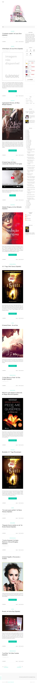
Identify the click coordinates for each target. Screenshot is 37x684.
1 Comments (4, 235)
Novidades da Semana (29, 100)
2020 (27, 131)
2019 (27, 132)
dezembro (28, 140)
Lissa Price (12, 46)
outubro (28, 142)
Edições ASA (12, 82)
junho (28, 147)
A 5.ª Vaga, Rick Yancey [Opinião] (11, 206)
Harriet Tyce (29, 76)
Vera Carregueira (28, 220)
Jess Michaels (12, 165)
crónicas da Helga (13, 406)
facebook (27, 51)
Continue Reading (12, 73)
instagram (30, 51)
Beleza (27, 98)
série (33, 103)
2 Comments (4, 275)
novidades (27, 103)
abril (27, 201)
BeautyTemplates (11, 545)
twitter (34, 51)
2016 (27, 136)
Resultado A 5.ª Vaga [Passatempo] (11, 320)
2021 (27, 130)
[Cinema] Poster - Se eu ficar (10, 242)
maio (28, 200)
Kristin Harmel (12, 391)
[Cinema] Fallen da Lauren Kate (31, 196)
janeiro (28, 205)
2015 (27, 137)
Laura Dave (12, 31)
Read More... (12, 156)
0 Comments (4, 41)
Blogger (34, 540)
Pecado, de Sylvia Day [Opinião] (11, 480)
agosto (28, 145)
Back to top (32, 545)
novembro (28, 141)
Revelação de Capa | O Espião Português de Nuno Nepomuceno (32, 121)
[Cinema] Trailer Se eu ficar (30, 194)
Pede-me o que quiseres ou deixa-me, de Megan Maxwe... (31, 171)
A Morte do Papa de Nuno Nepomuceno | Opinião (32, 116)
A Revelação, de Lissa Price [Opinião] (12, 48)
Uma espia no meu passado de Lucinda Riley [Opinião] (32, 112)
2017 (27, 135)
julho (28, 146)
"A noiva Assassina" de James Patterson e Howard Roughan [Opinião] (10, 410)
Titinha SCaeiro (28, 218)
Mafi (26, 216)
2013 (27, 206)
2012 (27, 207)
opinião (12, 477)
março (28, 202)
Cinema (12, 240)
